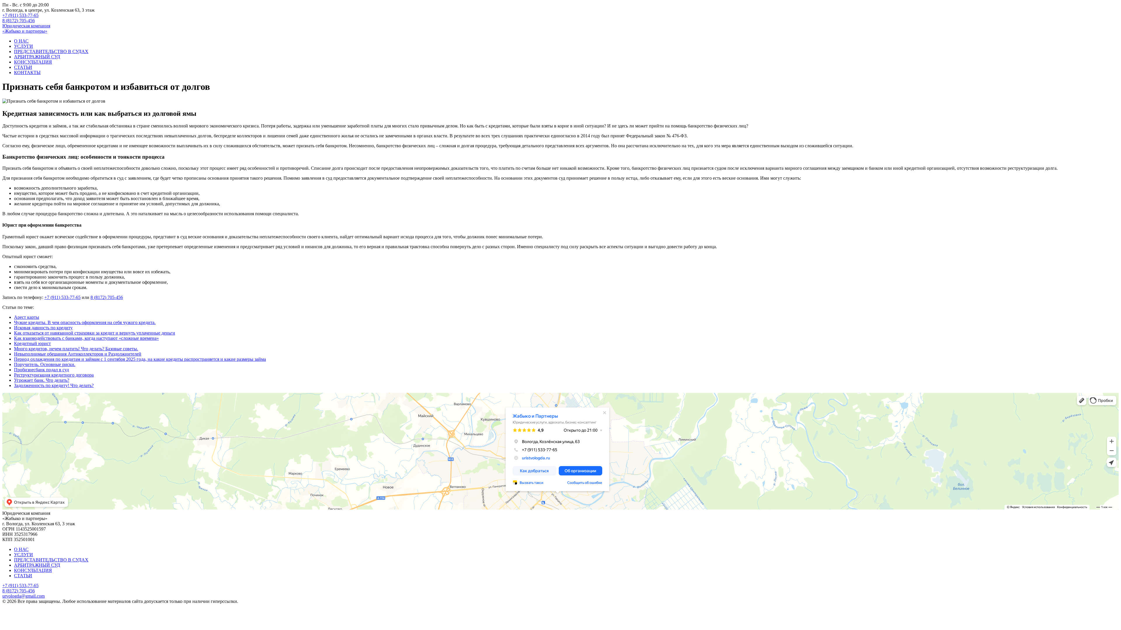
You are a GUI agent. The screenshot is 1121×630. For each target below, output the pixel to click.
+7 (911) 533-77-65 (20, 15)
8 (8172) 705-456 (18, 20)
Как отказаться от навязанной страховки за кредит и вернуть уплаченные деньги (94, 332)
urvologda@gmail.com (23, 596)
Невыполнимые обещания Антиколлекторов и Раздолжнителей (77, 353)
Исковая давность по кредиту (43, 327)
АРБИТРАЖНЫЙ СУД (37, 56)
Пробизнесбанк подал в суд (41, 369)
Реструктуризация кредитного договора (54, 374)
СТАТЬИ (23, 67)
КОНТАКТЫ (27, 72)
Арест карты (26, 317)
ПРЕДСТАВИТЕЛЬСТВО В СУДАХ (51, 51)
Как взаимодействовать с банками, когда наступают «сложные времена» (86, 338)
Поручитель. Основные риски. (44, 364)
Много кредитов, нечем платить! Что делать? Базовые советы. (76, 348)
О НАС (21, 40)
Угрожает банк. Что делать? (41, 380)
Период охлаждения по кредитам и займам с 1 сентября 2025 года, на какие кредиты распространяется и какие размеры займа (140, 359)
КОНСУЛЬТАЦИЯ (33, 62)
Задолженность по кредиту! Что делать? (54, 385)
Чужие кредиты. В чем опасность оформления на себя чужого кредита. (85, 322)
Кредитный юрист (32, 343)
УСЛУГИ (23, 46)
